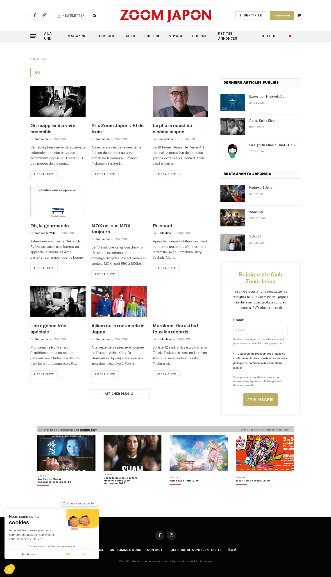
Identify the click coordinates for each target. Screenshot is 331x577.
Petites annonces (227, 36)
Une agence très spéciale (48, 328)
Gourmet (200, 36)
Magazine (77, 36)
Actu (130, 36)
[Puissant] (180, 201)
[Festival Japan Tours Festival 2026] (253, 488)
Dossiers (108, 36)
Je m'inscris (260, 400)
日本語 (232, 550)
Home (99, 550)
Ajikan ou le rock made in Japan (118, 328)
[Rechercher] (94, 15)
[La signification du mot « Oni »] (232, 151)
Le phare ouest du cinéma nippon (172, 128)
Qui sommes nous (125, 550)
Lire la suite (44, 174)
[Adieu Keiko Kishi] (232, 126)
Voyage (176, 36)
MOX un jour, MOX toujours (110, 228)
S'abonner (282, 15)
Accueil (35, 58)
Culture (152, 36)
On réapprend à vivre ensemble (53, 128)
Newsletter (73, 15)
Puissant (162, 225)
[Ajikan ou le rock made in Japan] (119, 301)
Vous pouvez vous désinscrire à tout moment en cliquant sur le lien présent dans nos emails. (257, 381)
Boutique (270, 36)
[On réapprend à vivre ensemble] (58, 101)
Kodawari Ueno (260, 187)
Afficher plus (117, 393)
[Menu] (33, 36)
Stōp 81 (255, 236)
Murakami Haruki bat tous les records (175, 328)
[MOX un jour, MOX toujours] (119, 201)
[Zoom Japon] (166, 15)
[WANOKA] (232, 217)
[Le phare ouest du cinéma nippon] (180, 101)
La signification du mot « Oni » (272, 145)
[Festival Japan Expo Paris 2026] (184, 488)
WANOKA (256, 212)
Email (238, 320)
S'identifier (250, 15)
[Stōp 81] (232, 242)
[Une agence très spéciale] (58, 301)
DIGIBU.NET (88, 430)
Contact (155, 550)
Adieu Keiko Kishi (262, 121)
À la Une (48, 36)
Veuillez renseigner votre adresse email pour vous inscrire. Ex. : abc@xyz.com (258, 341)
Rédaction (42, 139)
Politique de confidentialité (195, 550)
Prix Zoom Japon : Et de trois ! (117, 128)
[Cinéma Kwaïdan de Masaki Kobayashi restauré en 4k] (56, 488)
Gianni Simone (167, 139)
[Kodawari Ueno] (232, 193)
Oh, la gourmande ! (51, 225)
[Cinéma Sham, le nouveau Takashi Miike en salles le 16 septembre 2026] (123, 488)
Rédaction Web (45, 233)
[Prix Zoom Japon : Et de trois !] (119, 101)
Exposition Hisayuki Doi (267, 96)
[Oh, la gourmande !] (58, 201)
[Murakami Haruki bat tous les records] (180, 301)
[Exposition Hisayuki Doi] (232, 102)
